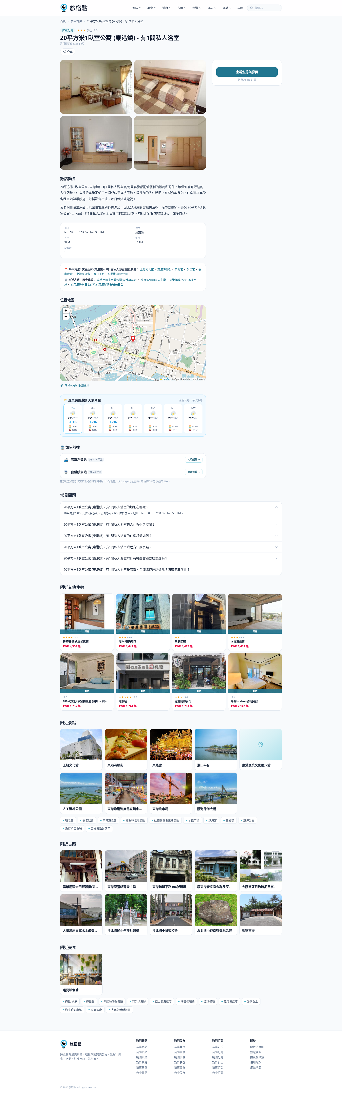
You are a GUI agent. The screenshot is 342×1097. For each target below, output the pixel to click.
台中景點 (141, 1072)
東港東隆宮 (83, 274)
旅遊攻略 (255, 1052)
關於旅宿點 (257, 1047)
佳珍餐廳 (209, 1001)
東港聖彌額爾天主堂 (153, 280)
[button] (133, 339)
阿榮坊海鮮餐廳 (113, 1001)
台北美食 (179, 1052)
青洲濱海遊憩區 (100, 828)
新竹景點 (141, 1062)
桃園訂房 (217, 1057)
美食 (150, 8)
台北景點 (141, 1052)
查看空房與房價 (247, 72)
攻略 (240, 8)
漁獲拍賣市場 (73, 828)
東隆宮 (179, 269)
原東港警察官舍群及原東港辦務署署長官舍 (97, 284)
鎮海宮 (212, 820)
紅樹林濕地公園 (118, 274)
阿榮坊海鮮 (139, 1001)
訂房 (225, 8)
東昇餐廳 (96, 1010)
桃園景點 (141, 1057)
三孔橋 (230, 820)
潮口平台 (99, 274)
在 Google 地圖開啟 (77, 385)
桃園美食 (179, 1057)
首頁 (63, 21)
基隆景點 (141, 1047)
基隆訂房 (217, 1047)
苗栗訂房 (217, 1067)
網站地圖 (255, 1067)
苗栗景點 (141, 1067)
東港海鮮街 (164, 269)
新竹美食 (179, 1062)
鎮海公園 (248, 820)
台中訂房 (217, 1072)
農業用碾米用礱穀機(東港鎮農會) (117, 280)
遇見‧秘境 (71, 1001)
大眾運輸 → (194, 459)
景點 (135, 8)
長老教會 (88, 820)
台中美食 (179, 1072)
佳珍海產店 (231, 1001)
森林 (210, 8)
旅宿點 (78, 8)
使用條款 (255, 1062)
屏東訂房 (76, 21)
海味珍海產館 (73, 1010)
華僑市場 (193, 820)
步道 (195, 8)
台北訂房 (217, 1052)
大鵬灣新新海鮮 (120, 1010)
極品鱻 (90, 1001)
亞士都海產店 (163, 1001)
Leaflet (166, 379)
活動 (165, 8)
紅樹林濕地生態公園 (166, 820)
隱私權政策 (257, 1057)
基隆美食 (179, 1047)
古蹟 (180, 8)
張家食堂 (252, 1001)
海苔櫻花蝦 (188, 1001)
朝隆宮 (191, 269)
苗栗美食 (179, 1067)
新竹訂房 (217, 1062)
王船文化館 (147, 269)
